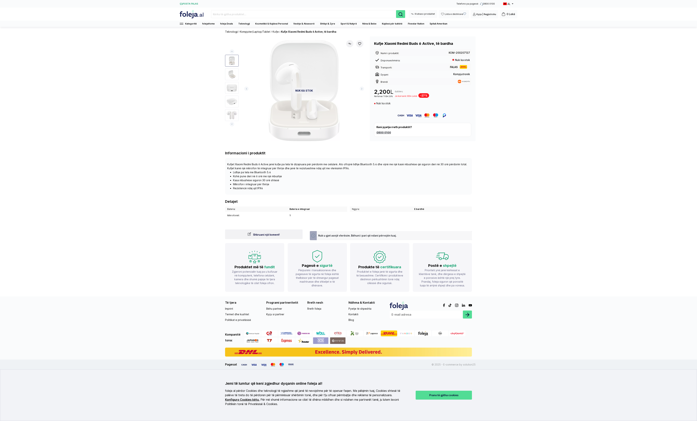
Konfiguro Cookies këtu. (242, 399)
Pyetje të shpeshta (359, 308)
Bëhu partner (274, 308)
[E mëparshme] (246, 89)
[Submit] (467, 315)
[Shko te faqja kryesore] (192, 14)
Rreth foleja (314, 308)
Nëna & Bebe (369, 23)
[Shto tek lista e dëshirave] (359, 43)
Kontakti (353, 314)
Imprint (229, 308)
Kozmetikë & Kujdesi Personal (271, 23)
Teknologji (244, 23)
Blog (351, 319)
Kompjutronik (461, 74)
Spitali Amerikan (438, 23)
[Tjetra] (362, 89)
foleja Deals (226, 23)
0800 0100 (383, 132)
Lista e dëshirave (454, 14)
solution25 (469, 364)
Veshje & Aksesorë (304, 23)
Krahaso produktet (425, 14)
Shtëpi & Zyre (327, 23)
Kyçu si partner (275, 314)
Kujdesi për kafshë (392, 23)
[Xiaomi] (464, 81)
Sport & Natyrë (349, 23)
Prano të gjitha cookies (443, 395)
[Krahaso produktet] (349, 43)
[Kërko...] (400, 14)
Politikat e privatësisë (238, 319)
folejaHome (208, 23)
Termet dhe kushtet (237, 314)
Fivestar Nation (416, 23)
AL (509, 3)
